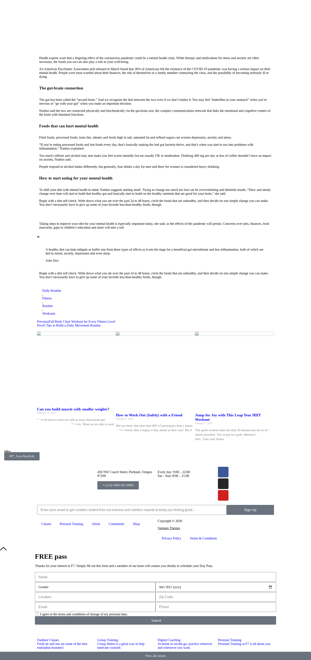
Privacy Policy (171, 538)
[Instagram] (223, 483)
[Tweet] (60, 260)
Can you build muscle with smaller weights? (73, 409)
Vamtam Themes (169, 528)
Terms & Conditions (203, 538)
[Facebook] (223, 472)
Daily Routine (51, 290)
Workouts (48, 313)
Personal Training (71, 524)
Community (116, 524)
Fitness (47, 298)
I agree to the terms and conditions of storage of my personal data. (84, 614)
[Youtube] (223, 495)
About (96, 524)
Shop (136, 524)
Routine (47, 306)
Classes (46, 524)
